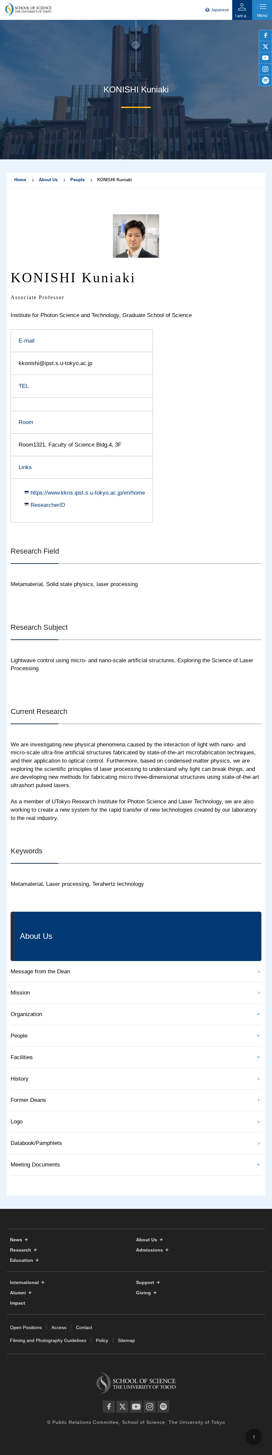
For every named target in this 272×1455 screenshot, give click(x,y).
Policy (102, 1340)
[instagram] (265, 69)
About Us (48, 179)
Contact (84, 1327)
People (77, 179)
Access (58, 1327)
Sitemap (126, 1340)
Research (20, 1250)
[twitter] (265, 46)
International (24, 1282)
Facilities (22, 1057)
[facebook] (265, 35)
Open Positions (26, 1327)
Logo (17, 1121)
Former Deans (28, 1100)
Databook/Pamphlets (36, 1143)
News (16, 1239)
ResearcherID (48, 505)
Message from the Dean (40, 971)
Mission (20, 993)
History (20, 1079)
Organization (26, 1014)
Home (20, 179)
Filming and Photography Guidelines (48, 1340)
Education (21, 1260)
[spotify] (265, 80)
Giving (143, 1292)
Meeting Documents (35, 1164)
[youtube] (265, 58)
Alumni (18, 1292)
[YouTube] (136, 1407)
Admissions (149, 1250)
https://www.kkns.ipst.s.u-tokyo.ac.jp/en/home (88, 493)
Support (145, 1282)
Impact (17, 1303)
